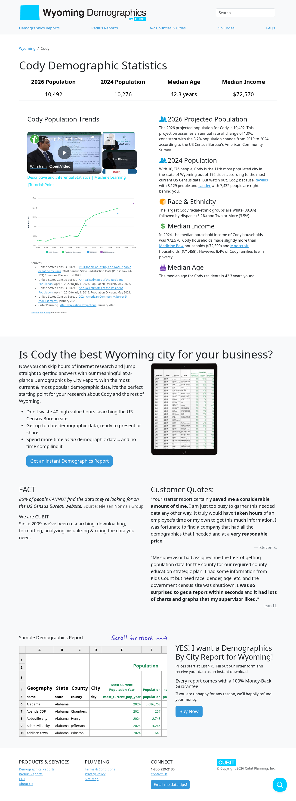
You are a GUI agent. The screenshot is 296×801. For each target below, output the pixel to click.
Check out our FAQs (41, 312)
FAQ (22, 779)
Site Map (92, 779)
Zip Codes (225, 28)
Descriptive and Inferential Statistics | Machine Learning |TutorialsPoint (64, 139)
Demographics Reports (39, 28)
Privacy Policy (95, 774)
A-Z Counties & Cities (168, 28)
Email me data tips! (170, 784)
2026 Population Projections (78, 305)
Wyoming (27, 48)
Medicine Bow (171, 245)
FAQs (270, 28)
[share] (92, 137)
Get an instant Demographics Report (69, 461)
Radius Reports (104, 28)
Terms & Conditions (100, 769)
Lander (204, 185)
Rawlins (261, 180)
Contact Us (159, 774)
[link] (34, 139)
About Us (26, 784)
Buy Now (189, 711)
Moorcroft (239, 245)
